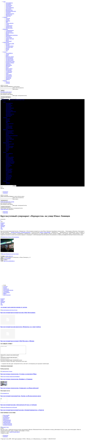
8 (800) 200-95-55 (9, 256)
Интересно (5, 191)
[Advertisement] (42, 273)
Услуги (4, 51)
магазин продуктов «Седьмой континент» (21, 232)
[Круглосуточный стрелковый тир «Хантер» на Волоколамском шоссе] (5, 393)
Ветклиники (8, 69)
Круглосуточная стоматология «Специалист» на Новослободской (19, 388)
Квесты (7, 48)
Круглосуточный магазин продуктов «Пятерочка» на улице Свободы (21, 327)
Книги (7, 34)
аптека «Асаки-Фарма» (45, 232)
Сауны (7, 24)
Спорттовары (9, 37)
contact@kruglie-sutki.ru (14, 431)
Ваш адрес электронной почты (20, 95)
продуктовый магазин (8, 290)
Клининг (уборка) (10, 62)
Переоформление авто (11, 11)
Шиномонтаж (9, 14)
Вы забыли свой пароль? (6, 91)
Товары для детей (10, 38)
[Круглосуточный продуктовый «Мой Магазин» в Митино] (8, 338)
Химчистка (8, 78)
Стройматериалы (10, 30)
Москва (5, 80)
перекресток (6, 288)
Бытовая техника (10, 32)
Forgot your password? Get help (7, 201)
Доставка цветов (9, 60)
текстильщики (6, 292)
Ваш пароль (15, 89)
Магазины (5, 29)
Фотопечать (8, 77)
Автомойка (8, 4)
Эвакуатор (8, 16)
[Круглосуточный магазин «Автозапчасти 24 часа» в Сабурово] (4, 402)
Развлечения (6, 42)
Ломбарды (8, 63)
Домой (2, 209)
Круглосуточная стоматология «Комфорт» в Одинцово (16, 379)
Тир (7, 50)
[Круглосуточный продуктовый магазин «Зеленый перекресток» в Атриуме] (9, 407)
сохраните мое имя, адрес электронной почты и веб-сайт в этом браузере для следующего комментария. (25, 363)
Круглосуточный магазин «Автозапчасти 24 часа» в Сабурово (19, 404)
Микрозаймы (9, 65)
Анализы (8, 18)
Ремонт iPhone (9, 68)
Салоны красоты (9, 23)
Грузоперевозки (9, 57)
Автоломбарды (9, 2)
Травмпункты (9, 26)
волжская (5, 286)
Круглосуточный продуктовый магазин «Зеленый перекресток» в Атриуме (22, 410)
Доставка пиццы (9, 46)
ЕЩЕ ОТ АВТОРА (22, 307)
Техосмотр (8, 12)
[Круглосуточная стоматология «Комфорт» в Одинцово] (10, 376)
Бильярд (8, 44)
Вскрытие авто (9, 10)
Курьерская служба (10, 61)
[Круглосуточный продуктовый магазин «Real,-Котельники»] (9, 310)
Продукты (8, 36)
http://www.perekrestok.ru (9, 261)
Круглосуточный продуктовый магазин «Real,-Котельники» (18, 312)
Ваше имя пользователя (18, 87)
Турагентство (9, 75)
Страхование (9, 72)
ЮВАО (4, 293)
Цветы (7, 40)
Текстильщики (7, 258)
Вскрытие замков (10, 56)
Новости (8, 81)
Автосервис (8, 6)
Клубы (7, 49)
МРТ (7, 22)
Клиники (8, 20)
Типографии (9, 74)
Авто (4, 1)
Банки (7, 55)
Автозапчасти (9, 5)
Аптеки (7, 19)
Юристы (8, 79)
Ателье (7, 54)
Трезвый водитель (10, 13)
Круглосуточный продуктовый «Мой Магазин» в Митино (17, 341)
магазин (5, 287)
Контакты (5, 192)
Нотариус (8, 66)
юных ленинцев (6, 294)
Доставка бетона (9, 59)
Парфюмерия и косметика (12, 35)
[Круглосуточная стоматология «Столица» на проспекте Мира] (6, 371)
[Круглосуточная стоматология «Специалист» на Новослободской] (4, 385)
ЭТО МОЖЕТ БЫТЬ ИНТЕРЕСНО (9, 307)
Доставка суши (9, 47)
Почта (7, 67)
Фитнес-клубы (9, 28)
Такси (7, 73)
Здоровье (5, 17)
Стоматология (9, 25)
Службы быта (9, 71)
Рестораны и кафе (10, 43)
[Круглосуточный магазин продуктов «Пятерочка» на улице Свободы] (8, 324)
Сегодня (8, 83)
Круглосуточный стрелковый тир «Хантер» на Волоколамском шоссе (21, 396)
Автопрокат (8, 8)
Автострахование (10, 7)
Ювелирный (8, 41)
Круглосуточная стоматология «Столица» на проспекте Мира (19, 374)
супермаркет (6, 291)
